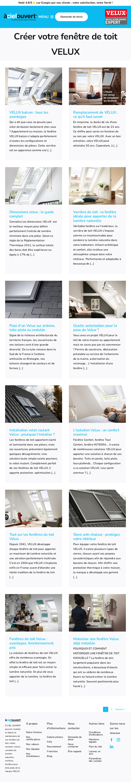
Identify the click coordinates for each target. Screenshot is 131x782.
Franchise (52, 751)
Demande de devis (75, 738)
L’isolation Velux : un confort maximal (96, 432)
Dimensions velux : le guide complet (31, 214)
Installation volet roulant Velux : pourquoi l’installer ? (32, 432)
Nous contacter (73, 745)
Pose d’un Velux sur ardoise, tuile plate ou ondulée (32, 328)
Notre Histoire (34, 732)
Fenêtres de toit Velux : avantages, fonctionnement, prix (31, 643)
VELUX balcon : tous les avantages (28, 114)
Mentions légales (94, 740)
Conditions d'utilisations (96, 733)
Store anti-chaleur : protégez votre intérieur (96, 537)
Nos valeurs (32, 744)
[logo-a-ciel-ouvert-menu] (20, 14)
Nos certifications (33, 738)
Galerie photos (55, 737)
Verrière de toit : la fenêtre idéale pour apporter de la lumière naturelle (94, 216)
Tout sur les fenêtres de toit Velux (31, 537)
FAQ (49, 742)
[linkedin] (111, 746)
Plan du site (95, 747)
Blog (49, 756)
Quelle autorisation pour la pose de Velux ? (95, 328)
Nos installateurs (33, 755)
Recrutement (54, 747)
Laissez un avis (94, 752)
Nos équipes (33, 749)
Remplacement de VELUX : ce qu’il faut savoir (95, 114)
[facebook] (111, 740)
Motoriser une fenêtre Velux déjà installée (96, 641)
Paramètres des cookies (95, 759)
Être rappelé (74, 751)
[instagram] (118, 740)
